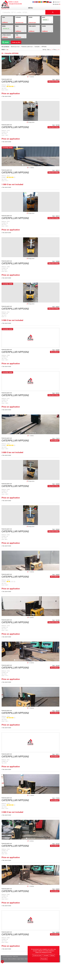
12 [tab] (37, 74)
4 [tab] (24, 74)
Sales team (27, 959)
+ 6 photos (31, 841)
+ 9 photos (31, 617)
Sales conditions (12, 959)
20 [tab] (45, 660)
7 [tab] (32, 165)
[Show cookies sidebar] (2, 961)
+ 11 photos (31, 167)
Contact (5, 959)
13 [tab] (39, 74)
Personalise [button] (44, 959)
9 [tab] (32, 74)
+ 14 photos (31, 571)
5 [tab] (32, 433)
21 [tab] (47, 660)
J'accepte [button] (46, 955)
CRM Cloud (15, 956)
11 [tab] (35, 74)
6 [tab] (27, 74)
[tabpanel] (30, 65)
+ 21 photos (31, 662)
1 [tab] (19, 74)
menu (30, 8)
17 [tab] (40, 660)
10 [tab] (34, 74)
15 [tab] (42, 74)
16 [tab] (39, 660)
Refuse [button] (52, 955)
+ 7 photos (31, 435)
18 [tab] (42, 660)
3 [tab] (22, 74)
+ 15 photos (31, 76)
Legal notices (20, 959)
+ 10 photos (31, 708)
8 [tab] (30, 74)
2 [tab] (21, 74)
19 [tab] (43, 660)
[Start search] (52, 12)
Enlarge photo (31, 122)
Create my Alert (16, 42)
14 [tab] (40, 74)
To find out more (37, 955)
